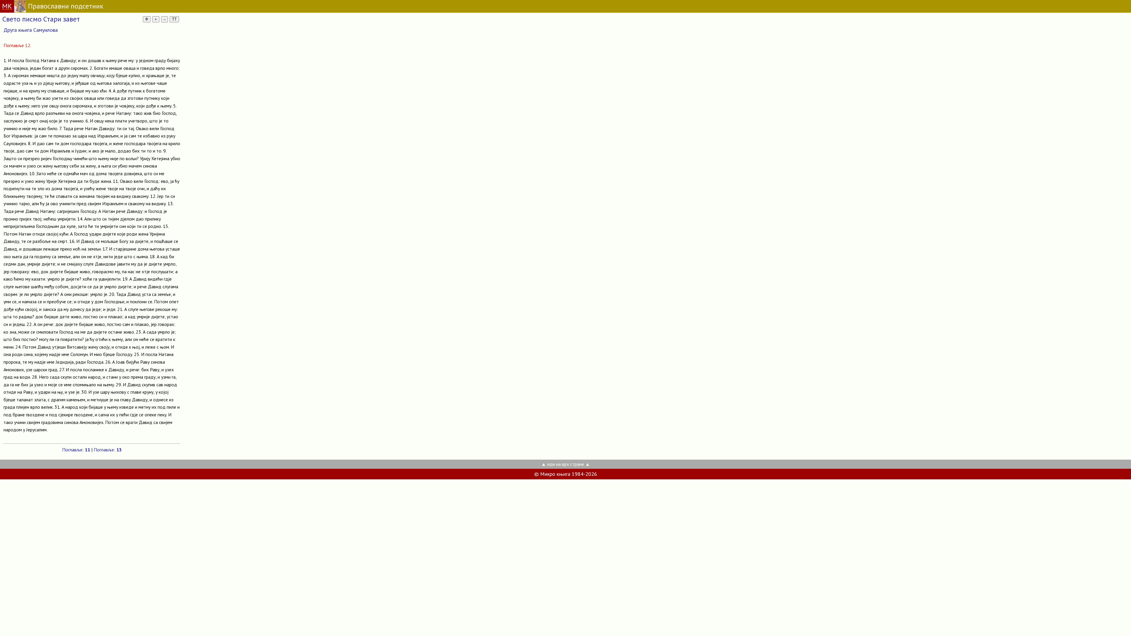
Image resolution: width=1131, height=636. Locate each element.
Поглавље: (76, 450)
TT (174, 19)
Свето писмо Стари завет (41, 19)
